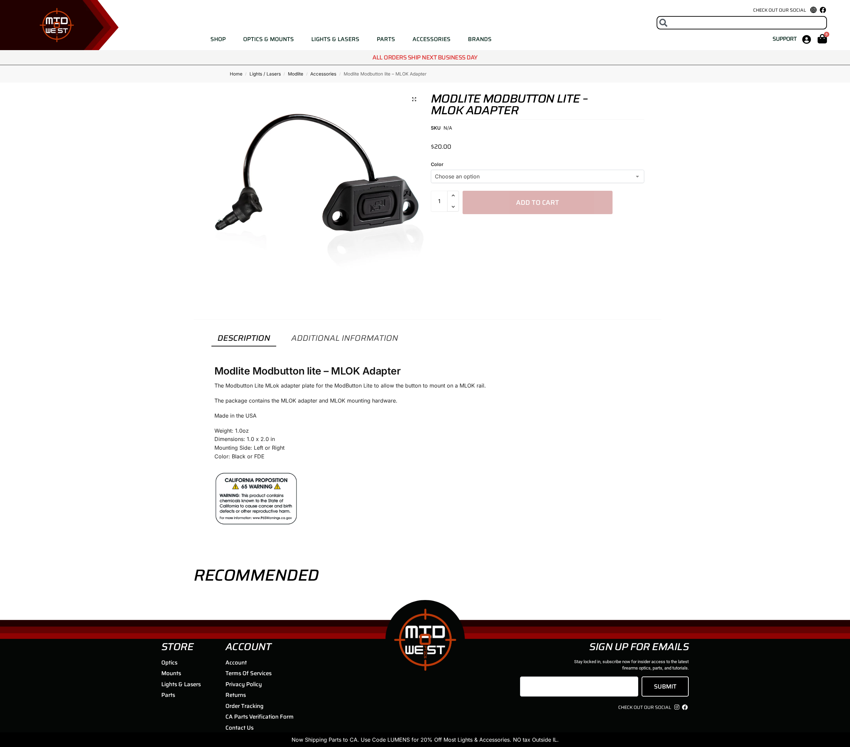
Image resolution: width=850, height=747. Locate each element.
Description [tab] (243, 338)
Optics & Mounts (268, 39)
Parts (386, 39)
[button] (414, 99)
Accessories (431, 39)
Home (236, 74)
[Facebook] (822, 9)
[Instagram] (677, 707)
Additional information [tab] (344, 338)
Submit (665, 686)
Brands (480, 39)
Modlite (295, 74)
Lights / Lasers (265, 74)
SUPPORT (784, 38)
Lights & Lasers (335, 39)
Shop (218, 39)
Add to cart (537, 202)
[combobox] (742, 22)
